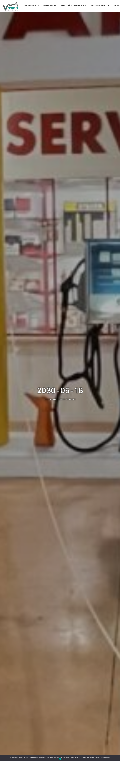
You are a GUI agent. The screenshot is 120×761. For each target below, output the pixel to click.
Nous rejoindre (49, 5)
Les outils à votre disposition (73, 5)
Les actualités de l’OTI (99, 5)
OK (60, 759)
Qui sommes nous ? (31, 5)
